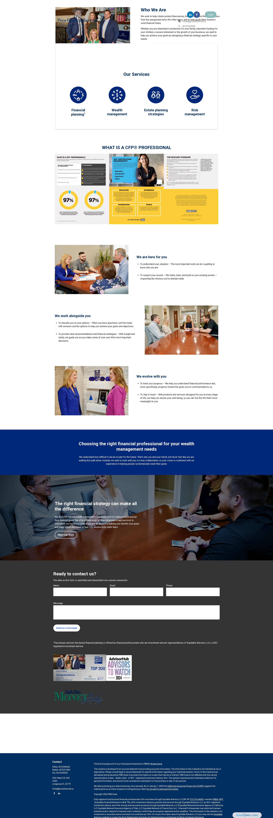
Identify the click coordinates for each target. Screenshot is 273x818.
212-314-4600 (196, 799)
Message (58, 603)
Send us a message (66, 628)
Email (112, 585)
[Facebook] (197, 14)
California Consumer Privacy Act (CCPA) (185, 786)
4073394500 (64, 767)
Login (210, 14)
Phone (169, 585)
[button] (60, 46)
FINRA (215, 799)
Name (56, 585)
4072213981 (65, 770)
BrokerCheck (156, 764)
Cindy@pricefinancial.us (63, 789)
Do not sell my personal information (162, 789)
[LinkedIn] (190, 14)
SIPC (221, 799)
